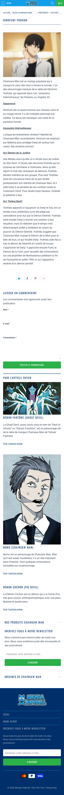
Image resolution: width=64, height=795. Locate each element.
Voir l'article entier (13, 443)
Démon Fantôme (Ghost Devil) (23, 417)
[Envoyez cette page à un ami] (43, 278)
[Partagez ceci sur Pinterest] (35, 278)
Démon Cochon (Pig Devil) (21, 587)
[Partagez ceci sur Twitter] (19, 278)
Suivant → (56, 13)
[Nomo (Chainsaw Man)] (32, 499)
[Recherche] (52, 3)
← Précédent (42, 13)
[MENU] (1, 3)
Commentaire (10, 337)
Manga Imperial (22, 787)
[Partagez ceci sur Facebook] (27, 278)
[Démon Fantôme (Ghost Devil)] (32, 398)
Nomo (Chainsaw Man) (18, 547)
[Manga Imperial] (32, 3)
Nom (6, 309)
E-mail (6, 324)
